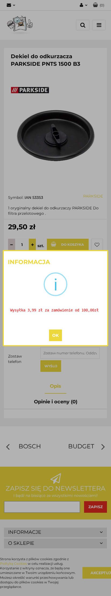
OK (55, 335)
